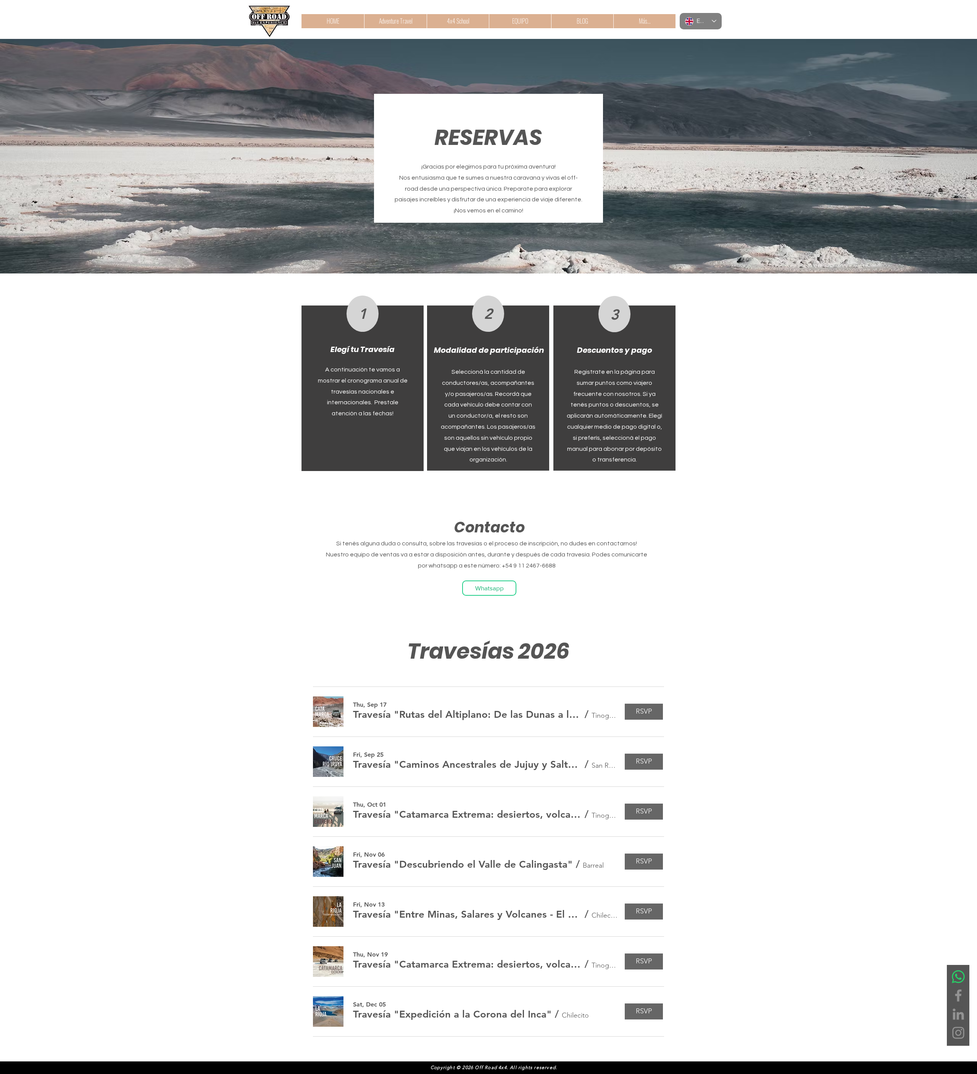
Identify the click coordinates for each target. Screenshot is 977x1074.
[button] (467, 715)
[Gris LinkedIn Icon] (958, 1014)
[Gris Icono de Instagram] (958, 1033)
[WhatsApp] (958, 977)
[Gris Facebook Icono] (958, 995)
